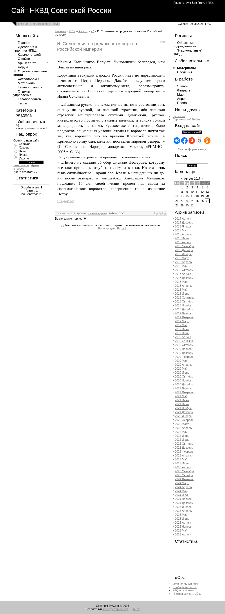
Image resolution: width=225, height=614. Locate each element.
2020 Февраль (184, 356)
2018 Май (181, 289)
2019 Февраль (184, 317)
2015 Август (183, 242)
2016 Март (182, 258)
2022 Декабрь (184, 447)
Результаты (21, 165)
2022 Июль (182, 439)
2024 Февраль (184, 479)
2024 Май (181, 491)
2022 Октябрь (184, 443)
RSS (211, 2)
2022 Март (182, 424)
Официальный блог (185, 583)
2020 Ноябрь (183, 380)
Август (82, 31)
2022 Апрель (183, 428)
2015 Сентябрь (184, 246)
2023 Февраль (184, 451)
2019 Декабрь (184, 352)
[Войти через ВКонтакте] (177, 140)
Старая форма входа (192, 149)
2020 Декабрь (184, 384)
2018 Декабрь (184, 309)
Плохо (23, 154)
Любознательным (31, 122)
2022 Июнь (182, 435)
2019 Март (182, 321)
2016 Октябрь (184, 270)
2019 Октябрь (184, 345)
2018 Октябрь (184, 301)
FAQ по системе (183, 590)
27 (92, 31)
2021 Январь (183, 388)
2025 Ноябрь (183, 526)
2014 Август (183, 218)
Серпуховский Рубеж (187, 119)
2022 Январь (183, 416)
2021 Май (181, 396)
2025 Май (181, 514)
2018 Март (182, 281)
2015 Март (182, 230)
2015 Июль (182, 238)
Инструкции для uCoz (187, 593)
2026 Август (183, 534)
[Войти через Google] (199, 140)
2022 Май (181, 431)
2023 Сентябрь (184, 471)
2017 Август (183, 274)
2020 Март (182, 360)
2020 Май (181, 368)
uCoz (136, 609)
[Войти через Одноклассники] (207, 140)
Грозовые (179, 116)
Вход (55, 23)
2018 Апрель (183, 285)
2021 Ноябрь (183, 408)
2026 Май (181, 530)
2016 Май (181, 266)
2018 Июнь (182, 293)
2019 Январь (183, 313)
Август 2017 (192, 178)
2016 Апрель (183, 262)
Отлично (24, 144)
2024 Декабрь (184, 503)
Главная (23, 23)
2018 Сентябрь (184, 297)
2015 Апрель (183, 234)
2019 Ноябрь (183, 349)
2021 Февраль (184, 392)
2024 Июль (182, 495)
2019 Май (181, 325)
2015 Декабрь (184, 250)
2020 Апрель (183, 364)
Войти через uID (192, 132)
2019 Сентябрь (184, 341)
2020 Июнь (182, 372)
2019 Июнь (182, 329)
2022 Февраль (184, 420)
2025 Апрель (183, 510)
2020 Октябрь (184, 376)
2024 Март (182, 483)
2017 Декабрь (184, 277)
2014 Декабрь (184, 222)
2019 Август (183, 337)
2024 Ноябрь (183, 499)
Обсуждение (65, 201)
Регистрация (40, 23)
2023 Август (183, 467)
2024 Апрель (183, 487)
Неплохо (24, 151)
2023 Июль (182, 463)
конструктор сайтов (116, 609)
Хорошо (24, 147)
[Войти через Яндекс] (192, 140)
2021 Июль (182, 404)
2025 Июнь (182, 518)
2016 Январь (183, 254)
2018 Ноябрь (183, 305)
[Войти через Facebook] (184, 140)
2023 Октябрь (184, 475)
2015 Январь (183, 226)
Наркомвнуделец (97, 213)
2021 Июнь (182, 400)
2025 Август (183, 522)
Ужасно (24, 158)
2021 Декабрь (184, 412)
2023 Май (181, 459)
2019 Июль (182, 333)
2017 (72, 31)
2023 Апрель (183, 455)
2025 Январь (183, 506)
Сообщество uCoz (185, 587)
